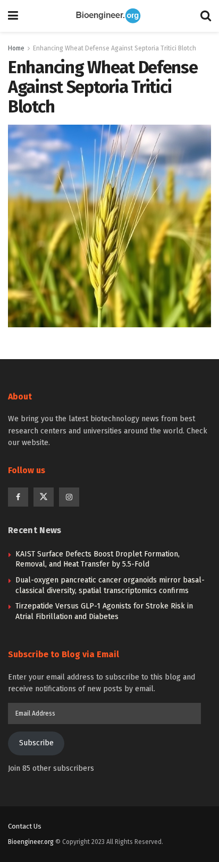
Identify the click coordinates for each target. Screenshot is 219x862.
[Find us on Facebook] (18, 497)
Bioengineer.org (31, 842)
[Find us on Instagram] (69, 497)
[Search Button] (205, 16)
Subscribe (36, 742)
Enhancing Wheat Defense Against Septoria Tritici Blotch (114, 48)
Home (16, 48)
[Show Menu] (13, 16)
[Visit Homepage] (109, 16)
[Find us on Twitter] (43, 497)
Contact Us (24, 826)
